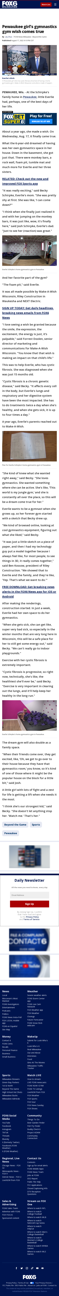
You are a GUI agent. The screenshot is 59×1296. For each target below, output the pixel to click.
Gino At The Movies (36, 1062)
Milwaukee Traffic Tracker (35, 1066)
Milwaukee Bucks (10, 1095)
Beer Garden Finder (36, 1122)
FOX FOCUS (7, 1214)
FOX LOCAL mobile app (10, 1021)
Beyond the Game (40, 37)
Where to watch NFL (36, 1208)
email (42, 1268)
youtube (37, 1268)
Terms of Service (31, 919)
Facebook (6, 1126)
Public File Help (34, 1181)
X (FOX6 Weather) (10, 1151)
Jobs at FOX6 (33, 1175)
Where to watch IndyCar (34, 1227)
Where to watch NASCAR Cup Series (36, 1221)
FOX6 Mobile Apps (35, 1168)
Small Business (9, 1056)
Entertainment (8, 1007)
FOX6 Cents (7, 1043)
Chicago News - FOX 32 (11, 1166)
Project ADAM (33, 1132)
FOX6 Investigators (10, 1004)
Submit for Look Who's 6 (37, 1041)
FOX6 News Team (35, 1172)
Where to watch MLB (36, 1217)
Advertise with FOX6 (11, 1211)
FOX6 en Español (9, 1026)
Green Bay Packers (10, 1082)
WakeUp (32, 1036)
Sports (36, 824)
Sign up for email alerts (37, 1165)
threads (32, 1268)
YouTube (6, 1122)
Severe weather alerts (37, 995)
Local (4, 995)
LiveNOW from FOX (36, 1092)
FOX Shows (32, 1108)
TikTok (5, 1132)
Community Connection (32, 1136)
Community (34, 1115)
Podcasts (6, 1010)
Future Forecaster (35, 1019)
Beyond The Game (10, 1089)
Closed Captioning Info (37, 1188)
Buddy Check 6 (33, 1129)
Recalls (5, 1047)
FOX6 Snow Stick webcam (34, 1024)
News (5, 991)
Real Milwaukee (34, 1049)
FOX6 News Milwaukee (22, 37)
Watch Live (46, 5)
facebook (16, 1268)
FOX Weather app (35, 1010)
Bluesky (5, 1139)
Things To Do (33, 1119)
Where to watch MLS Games (36, 1252)
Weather (32, 991)
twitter (21, 1268)
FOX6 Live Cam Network (34, 1005)
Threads (5, 1135)
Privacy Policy (32, 917)
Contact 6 (6, 1040)
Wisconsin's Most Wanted (10, 999)
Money (6, 1036)
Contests (31, 1162)
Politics (5, 1014)
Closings (31, 1016)
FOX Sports (32, 1098)
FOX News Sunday (35, 1105)
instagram (27, 1268)
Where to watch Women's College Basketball (35, 1240)
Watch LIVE (34, 1075)
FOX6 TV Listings (34, 1089)
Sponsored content (10, 1218)
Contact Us (34, 1158)
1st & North (7, 1085)
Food (29, 1059)
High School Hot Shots (12, 1092)
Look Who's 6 (33, 1046)
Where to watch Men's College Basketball (37, 1233)
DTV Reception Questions (34, 1192)
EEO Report (32, 1178)
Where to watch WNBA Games (37, 1247)
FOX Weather (33, 1013)
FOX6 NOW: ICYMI (35, 1085)
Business (6, 1053)
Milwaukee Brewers (11, 1079)
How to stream (34, 1079)
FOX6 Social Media (9, 1117)
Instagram (6, 1129)
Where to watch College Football (34, 1212)
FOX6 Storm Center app (36, 999)
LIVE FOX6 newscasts (36, 1082)
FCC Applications (34, 1185)
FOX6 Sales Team (10, 1208)
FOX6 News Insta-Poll (12, 1017)
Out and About (33, 1052)
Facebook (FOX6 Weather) (9, 1146)
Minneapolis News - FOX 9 (11, 1172)
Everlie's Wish (8, 78)
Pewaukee (29, 97)
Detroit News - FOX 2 (11, 1177)
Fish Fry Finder (33, 1126)
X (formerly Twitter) (10, 1142)
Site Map (6, 1029)
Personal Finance (9, 1050)
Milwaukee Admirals (11, 1098)
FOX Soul (31, 1102)
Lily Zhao (8, 37)
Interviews (31, 1056)
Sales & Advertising (9, 1202)
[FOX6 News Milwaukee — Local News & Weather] (10, 4)
